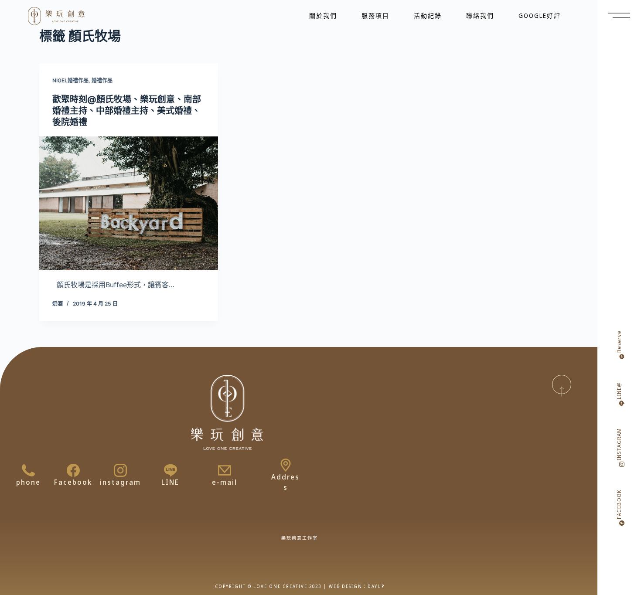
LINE (170, 482)
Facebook (73, 482)
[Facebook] (73, 470)
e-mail (224, 482)
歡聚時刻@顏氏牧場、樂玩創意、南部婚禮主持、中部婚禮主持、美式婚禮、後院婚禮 (126, 110)
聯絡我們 (480, 15)
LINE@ (619, 390)
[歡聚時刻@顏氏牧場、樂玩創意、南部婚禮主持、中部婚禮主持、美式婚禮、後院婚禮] (128, 203)
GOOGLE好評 (539, 15)
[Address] (285, 465)
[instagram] (120, 470)
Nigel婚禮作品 (70, 80)
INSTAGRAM (619, 444)
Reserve (619, 341)
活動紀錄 (428, 15)
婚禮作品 (102, 80)
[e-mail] (224, 470)
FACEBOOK (619, 504)
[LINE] (170, 470)
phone (28, 482)
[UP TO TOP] (561, 384)
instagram (120, 482)
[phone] (28, 470)
